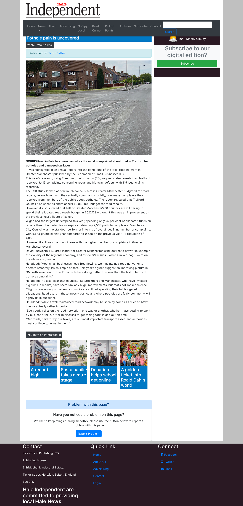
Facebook (170, 454)
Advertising (67, 26)
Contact (155, 26)
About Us (99, 461)
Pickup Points (109, 28)
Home (31, 26)
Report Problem (88, 433)
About (52, 26)
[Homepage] (63, 10)
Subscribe (140, 26)
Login (97, 483)
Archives (125, 26)
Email (168, 469)
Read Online (96, 28)
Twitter (168, 461)
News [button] (42, 26)
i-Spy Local (83, 28)
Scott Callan (56, 53)
